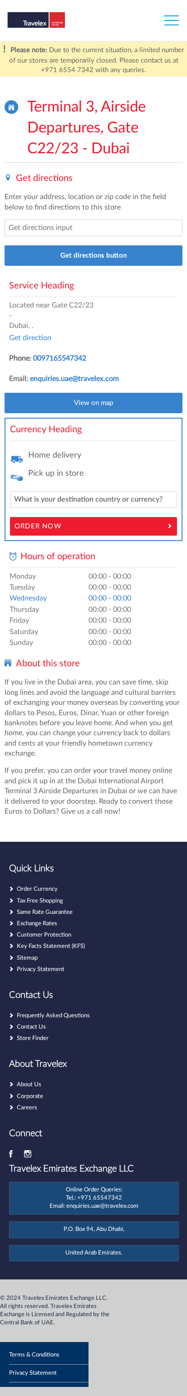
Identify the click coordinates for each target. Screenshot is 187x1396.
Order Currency (37, 889)
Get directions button (93, 255)
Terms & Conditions (34, 1355)
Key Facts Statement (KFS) (51, 946)
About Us (29, 1085)
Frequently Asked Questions (53, 1016)
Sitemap (27, 958)
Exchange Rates (37, 924)
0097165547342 (59, 358)
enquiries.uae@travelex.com (74, 378)
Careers (27, 1108)
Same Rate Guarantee (45, 912)
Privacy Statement (40, 969)
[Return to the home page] (51, 22)
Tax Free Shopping (40, 901)
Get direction (30, 338)
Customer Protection (44, 935)
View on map (93, 403)
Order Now (38, 526)
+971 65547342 (99, 1198)
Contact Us (31, 1027)
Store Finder (33, 1038)
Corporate (30, 1096)
